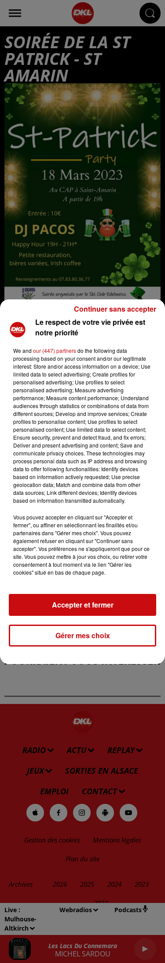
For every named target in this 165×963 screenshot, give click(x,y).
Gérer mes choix (82, 635)
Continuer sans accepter (115, 309)
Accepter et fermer (83, 605)
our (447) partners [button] (54, 350)
